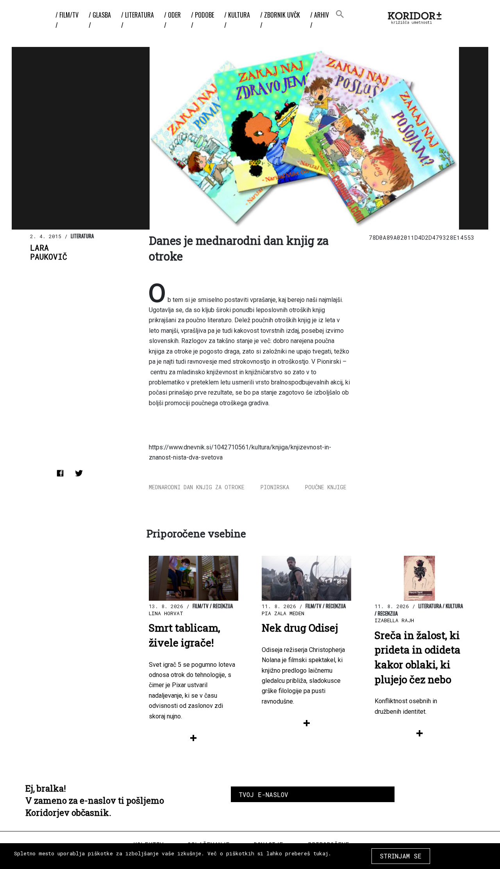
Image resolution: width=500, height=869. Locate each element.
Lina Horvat (166, 613)
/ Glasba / (100, 20)
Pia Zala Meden (283, 613)
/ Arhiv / (319, 20)
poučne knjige (325, 487)
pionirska (274, 487)
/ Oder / (172, 20)
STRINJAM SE (400, 856)
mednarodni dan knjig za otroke (197, 487)
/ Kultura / (237, 20)
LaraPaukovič (48, 252)
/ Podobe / (202, 20)
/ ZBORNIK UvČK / (280, 20)
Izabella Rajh (394, 620)
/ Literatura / (137, 20)
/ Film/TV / (67, 20)
